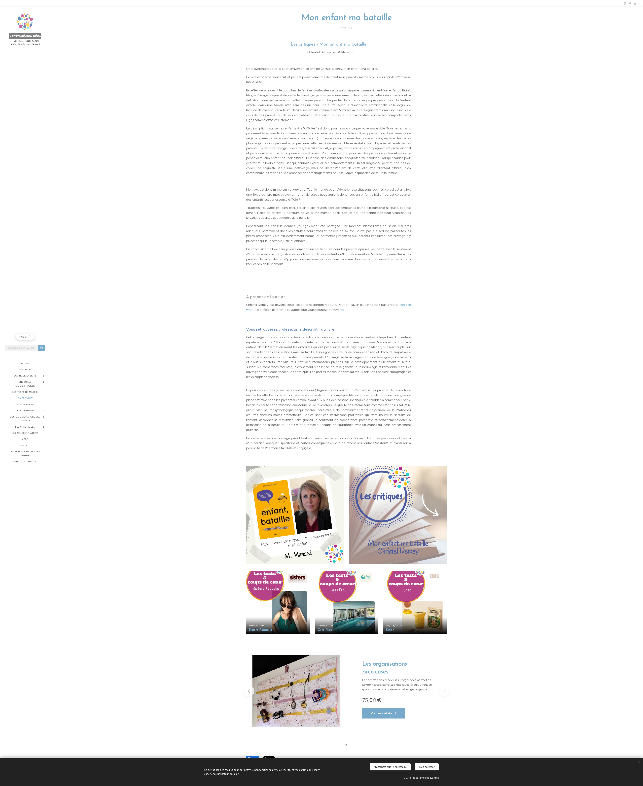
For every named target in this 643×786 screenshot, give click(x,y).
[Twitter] (630, 3)
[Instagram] (635, 3)
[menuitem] (25, 363)
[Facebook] (625, 3)
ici (343, 310)
